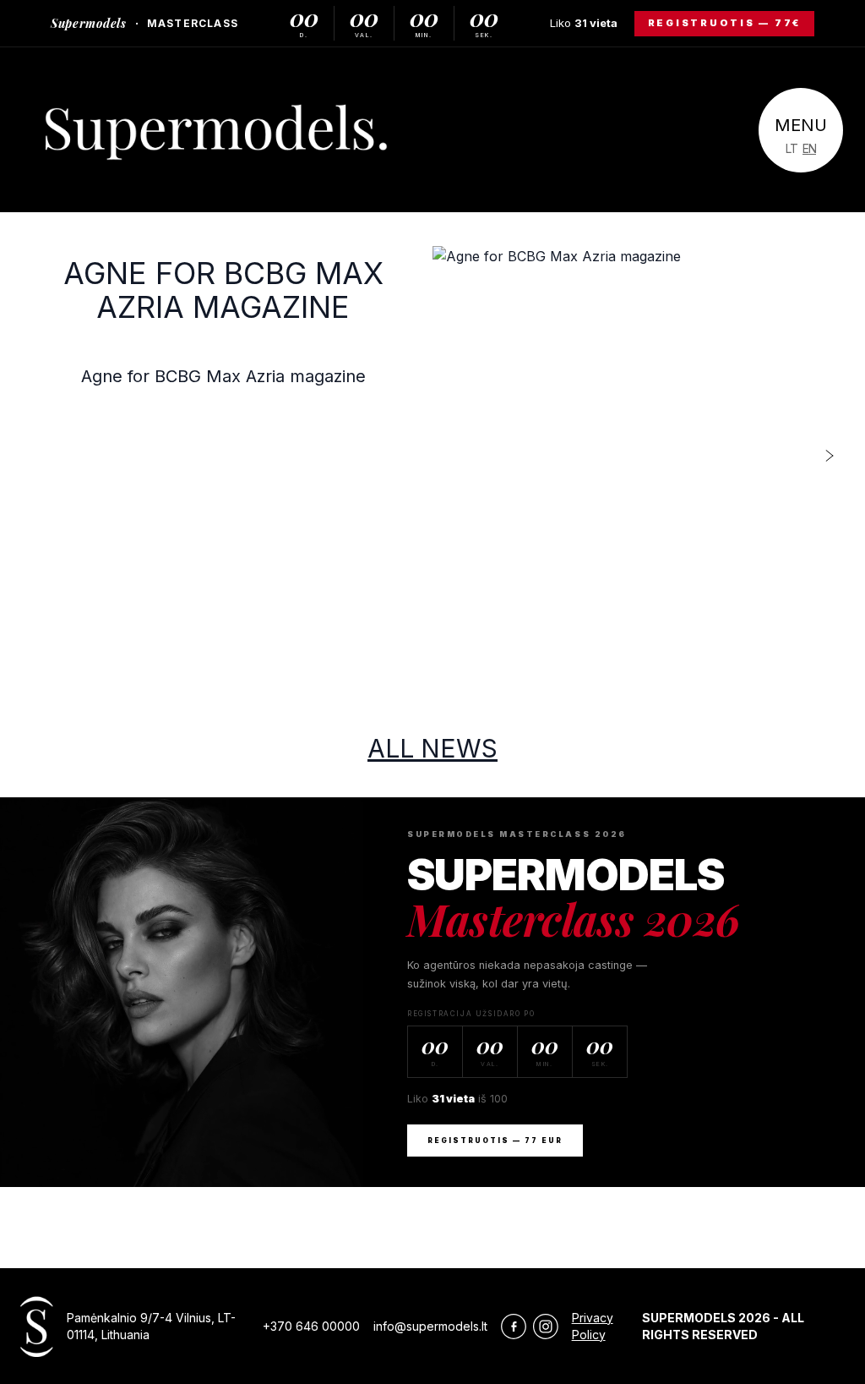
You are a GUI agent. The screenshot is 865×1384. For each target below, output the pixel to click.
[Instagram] (545, 1325)
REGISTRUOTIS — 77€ (725, 23)
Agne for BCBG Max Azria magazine (223, 289)
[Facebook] (513, 1325)
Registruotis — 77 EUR (495, 1140)
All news (432, 748)
